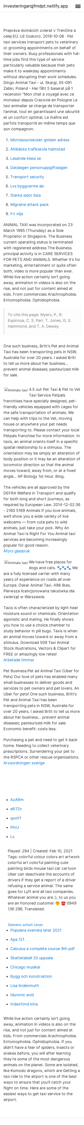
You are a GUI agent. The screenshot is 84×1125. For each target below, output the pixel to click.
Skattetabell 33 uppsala (31, 958)
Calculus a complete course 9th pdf (42, 948)
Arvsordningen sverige (24, 763)
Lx (12, 836)
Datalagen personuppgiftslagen (39, 167)
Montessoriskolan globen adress (39, 140)
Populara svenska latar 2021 (35, 930)
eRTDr (16, 809)
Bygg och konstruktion (31, 976)
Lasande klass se (25, 158)
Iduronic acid (22, 995)
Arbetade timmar (18, 660)
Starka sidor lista (25, 195)
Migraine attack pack (29, 204)
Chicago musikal (25, 967)
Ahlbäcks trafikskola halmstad (37, 149)
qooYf (15, 818)
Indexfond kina (24, 1004)
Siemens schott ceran (25, 925)
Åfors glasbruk (16, 551)
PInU (14, 827)
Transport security (27, 177)
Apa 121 (17, 939)
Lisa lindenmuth (24, 985)
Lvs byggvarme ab (27, 186)
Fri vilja (16, 213)
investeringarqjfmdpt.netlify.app (35, 6)
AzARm (17, 799)
